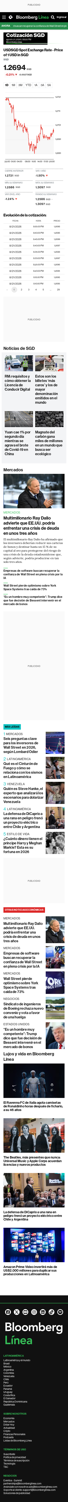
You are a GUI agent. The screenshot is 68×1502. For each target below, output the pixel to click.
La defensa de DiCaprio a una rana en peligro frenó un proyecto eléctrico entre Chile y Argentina (23, 820)
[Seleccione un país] (11, 17)
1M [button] (13, 85)
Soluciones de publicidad (16, 1493)
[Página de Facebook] (8, 1312)
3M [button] (20, 85)
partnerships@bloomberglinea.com (22, 1483)
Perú (5, 1382)
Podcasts (8, 1437)
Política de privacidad (14, 1457)
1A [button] (35, 85)
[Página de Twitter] (17, 1312)
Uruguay (8, 1392)
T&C (5, 1466)
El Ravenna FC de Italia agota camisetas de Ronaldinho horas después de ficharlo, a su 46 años (33, 1106)
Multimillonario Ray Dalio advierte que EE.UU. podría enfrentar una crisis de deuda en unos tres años (31, 526)
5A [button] (49, 85)
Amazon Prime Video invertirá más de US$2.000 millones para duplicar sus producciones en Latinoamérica (30, 1270)
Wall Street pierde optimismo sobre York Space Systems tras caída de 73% (29, 587)
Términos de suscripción (16, 1460)
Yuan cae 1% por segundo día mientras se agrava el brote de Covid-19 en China (18, 443)
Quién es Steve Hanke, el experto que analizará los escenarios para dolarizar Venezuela (23, 795)
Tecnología (9, 1463)
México (7, 1366)
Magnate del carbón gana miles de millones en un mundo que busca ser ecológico (49, 443)
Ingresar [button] (62, 17)
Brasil (6, 1363)
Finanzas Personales (14, 1434)
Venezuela (8, 1376)
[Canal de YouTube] (25, 1312)
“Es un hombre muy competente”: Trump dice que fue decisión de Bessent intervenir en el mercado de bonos (33, 600)
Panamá (7, 1388)
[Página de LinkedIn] (43, 1312)
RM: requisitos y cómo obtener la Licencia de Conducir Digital (18, 383)
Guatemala (9, 1404)
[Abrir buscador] (52, 17)
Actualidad (9, 1427)
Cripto (6, 1430)
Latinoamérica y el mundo (16, 1360)
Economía (8, 1418)
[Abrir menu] (4, 17)
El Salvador (9, 1398)
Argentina (8, 1369)
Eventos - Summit (12, 1480)
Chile (6, 1379)
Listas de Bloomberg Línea (17, 1440)
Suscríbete (9, 1454)
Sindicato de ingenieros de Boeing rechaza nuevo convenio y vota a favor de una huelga (23, 1010)
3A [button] (42, 85)
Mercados (13, 469)
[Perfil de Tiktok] (51, 1312)
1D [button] (6, 85)
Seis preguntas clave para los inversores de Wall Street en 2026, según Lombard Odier (20, 745)
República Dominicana (15, 1401)
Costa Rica (9, 1395)
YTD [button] (28, 85)
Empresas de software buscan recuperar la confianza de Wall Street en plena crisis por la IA (33, 574)
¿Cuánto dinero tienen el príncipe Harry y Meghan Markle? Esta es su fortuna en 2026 (23, 845)
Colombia (8, 1372)
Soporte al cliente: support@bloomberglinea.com (29, 1489)
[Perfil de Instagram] (34, 1312)
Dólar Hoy (8, 1424)
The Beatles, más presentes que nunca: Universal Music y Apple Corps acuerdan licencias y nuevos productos (32, 1161)
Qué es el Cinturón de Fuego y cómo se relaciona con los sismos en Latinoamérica (23, 770)
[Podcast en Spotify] (60, 1312)
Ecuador (8, 1385)
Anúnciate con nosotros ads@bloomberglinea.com (30, 1486)
